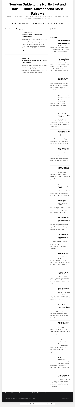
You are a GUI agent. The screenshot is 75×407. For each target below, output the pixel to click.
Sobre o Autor (15, 392)
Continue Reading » (26, 50)
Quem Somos (8, 392)
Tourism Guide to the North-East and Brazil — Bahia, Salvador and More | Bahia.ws (37, 8)
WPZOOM (68, 398)
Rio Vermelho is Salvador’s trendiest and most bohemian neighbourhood (64, 42)
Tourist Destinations (23, 23)
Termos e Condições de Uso (25, 392)
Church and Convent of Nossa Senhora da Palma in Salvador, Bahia (63, 375)
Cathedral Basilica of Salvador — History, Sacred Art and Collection (64, 306)
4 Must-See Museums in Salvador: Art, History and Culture (64, 186)
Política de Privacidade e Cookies (39, 392)
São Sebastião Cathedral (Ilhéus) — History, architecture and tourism (63, 255)
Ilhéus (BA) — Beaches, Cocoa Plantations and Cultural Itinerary (63, 272)
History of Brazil (52, 23)
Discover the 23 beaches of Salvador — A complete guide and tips (64, 115)
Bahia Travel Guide (26, 58)
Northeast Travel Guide (27, 32)
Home (14, 23)
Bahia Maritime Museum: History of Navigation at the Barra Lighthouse (63, 169)
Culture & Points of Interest (38, 23)
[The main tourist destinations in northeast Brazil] (12, 46)
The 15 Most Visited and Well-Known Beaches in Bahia (63, 324)
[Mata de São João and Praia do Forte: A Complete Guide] (12, 67)
